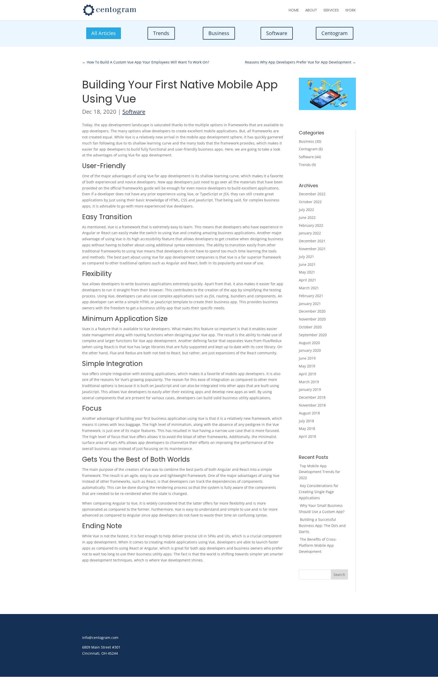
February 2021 (311, 295)
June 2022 (307, 217)
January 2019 (310, 389)
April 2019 (307, 374)
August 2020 (309, 342)
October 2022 (310, 201)
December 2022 (312, 193)
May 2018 (307, 428)
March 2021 (309, 287)
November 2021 (312, 248)
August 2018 (309, 413)
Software (276, 33)
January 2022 (310, 233)
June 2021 (307, 264)
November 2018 (312, 405)
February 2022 (311, 225)
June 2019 (307, 358)
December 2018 (312, 397)
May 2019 (307, 366)
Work (350, 10)
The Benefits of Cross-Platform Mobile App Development (318, 545)
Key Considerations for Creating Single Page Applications (318, 491)
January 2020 (310, 350)
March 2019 (309, 381)
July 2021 (306, 256)
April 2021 (307, 280)
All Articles (103, 33)
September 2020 (313, 334)
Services (331, 10)
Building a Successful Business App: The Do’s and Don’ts (322, 525)
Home (294, 10)
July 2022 (306, 209)
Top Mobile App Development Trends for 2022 (319, 471)
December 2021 (312, 240)
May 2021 (307, 272)
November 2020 (312, 319)
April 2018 (307, 436)
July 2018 (306, 420)
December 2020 (312, 311)
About (311, 10)
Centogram (334, 33)
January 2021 (310, 303)
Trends (161, 33)
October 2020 (310, 327)
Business (218, 33)
